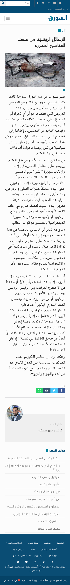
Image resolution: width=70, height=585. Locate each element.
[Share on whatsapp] (39, 390)
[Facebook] (61, 390)
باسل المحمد (55, 424)
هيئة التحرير (33, 543)
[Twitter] (54, 390)
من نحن (47, 543)
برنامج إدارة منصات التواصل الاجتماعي (27, 556)
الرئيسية (60, 543)
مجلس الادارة (18, 549)
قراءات (32, 549)
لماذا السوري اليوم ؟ (14, 543)
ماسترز (6, 581)
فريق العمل (53, 556)
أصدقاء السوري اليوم (49, 549)
